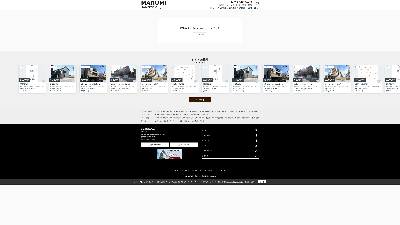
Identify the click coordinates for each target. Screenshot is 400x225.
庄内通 (187, 121)
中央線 (208, 118)
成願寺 (163, 114)
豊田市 (235, 111)
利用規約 (194, 171)
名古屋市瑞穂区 (205, 111)
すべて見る (200, 100)
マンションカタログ (183, 171)
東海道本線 (228, 118)
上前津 (166, 121)
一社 (176, 121)
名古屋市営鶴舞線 (174, 118)
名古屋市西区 (216, 111)
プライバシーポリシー (207, 171)
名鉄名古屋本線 (199, 118)
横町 (185, 114)
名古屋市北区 (243, 111)
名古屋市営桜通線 (218, 118)
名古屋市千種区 (172, 111)
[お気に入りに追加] (43, 81)
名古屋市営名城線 (161, 118)
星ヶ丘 (171, 121)
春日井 (181, 121)
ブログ (204, 145)
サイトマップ (221, 171)
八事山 (180, 114)
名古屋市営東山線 (187, 118)
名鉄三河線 (255, 118)
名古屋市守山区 (227, 111)
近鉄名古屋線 (246, 118)
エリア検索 (222, 8)
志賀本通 (205, 114)
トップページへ (200, 34)
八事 (156, 121)
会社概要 (242, 8)
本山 (192, 121)
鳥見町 (157, 114)
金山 (192, 114)
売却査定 (232, 8)
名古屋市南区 (253, 111)
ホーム (212, 8)
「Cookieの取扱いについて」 (234, 182)
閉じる (262, 182)
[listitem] (154, 79)
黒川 (196, 121)
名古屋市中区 (194, 111)
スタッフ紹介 (206, 135)
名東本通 (174, 114)
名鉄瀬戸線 (237, 118)
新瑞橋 (201, 121)
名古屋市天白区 (183, 111)
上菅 (168, 114)
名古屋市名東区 (160, 111)
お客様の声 (205, 140)
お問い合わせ (253, 8)
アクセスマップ (207, 151)
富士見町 (198, 114)
